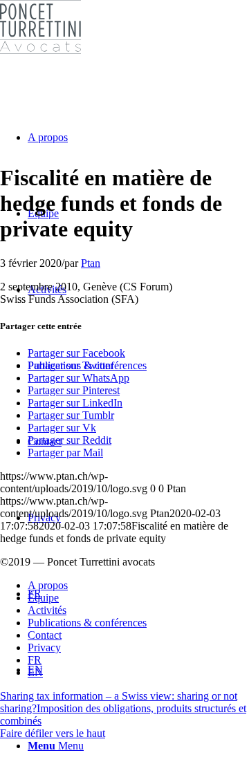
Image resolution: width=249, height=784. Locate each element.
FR (35, 660)
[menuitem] (138, 366)
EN (35, 672)
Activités (47, 610)
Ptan (90, 263)
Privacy (44, 647)
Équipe (43, 598)
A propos (48, 585)
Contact (45, 635)
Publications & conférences (87, 622)
